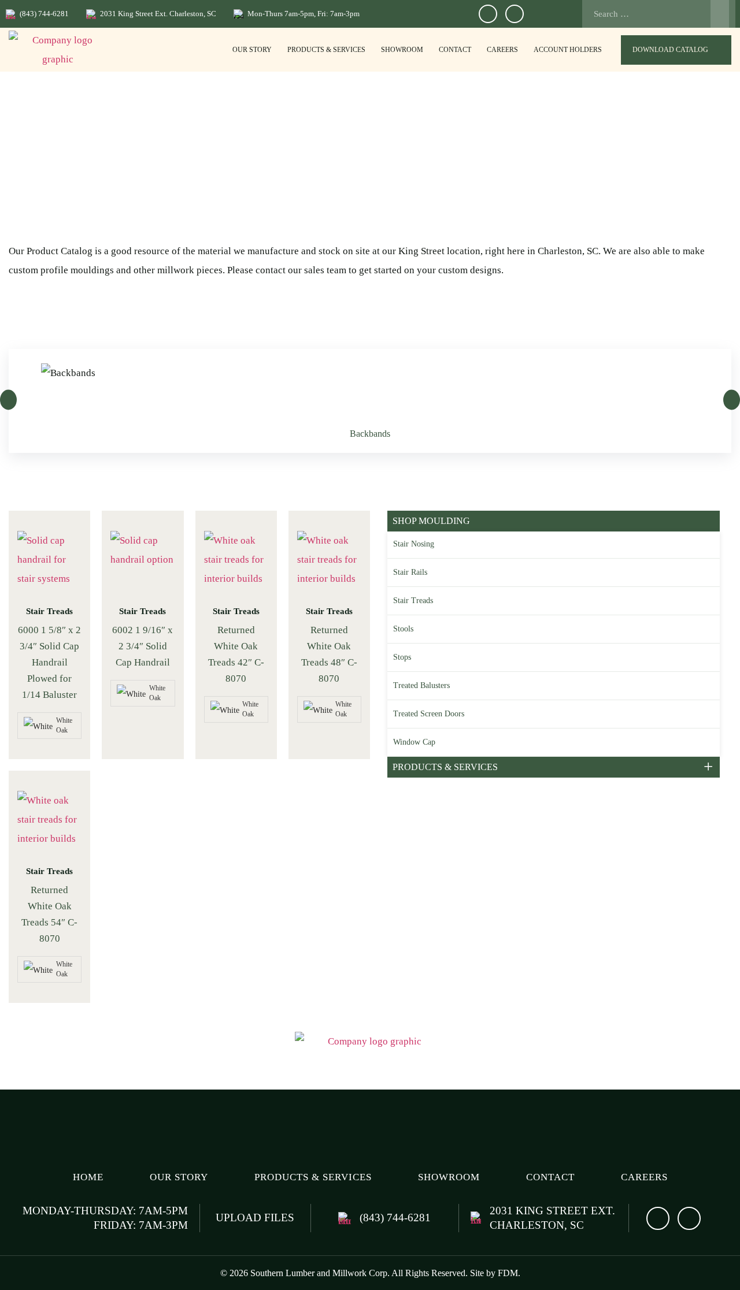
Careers (502, 50)
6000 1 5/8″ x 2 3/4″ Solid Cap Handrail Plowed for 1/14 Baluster (49, 662)
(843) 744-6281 (44, 13)
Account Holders (568, 50)
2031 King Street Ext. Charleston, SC (158, 13)
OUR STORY (252, 50)
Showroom (402, 50)
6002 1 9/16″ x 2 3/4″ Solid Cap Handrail (142, 646)
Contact (455, 50)
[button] (8, 399)
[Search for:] (655, 14)
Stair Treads (49, 611)
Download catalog (670, 50)
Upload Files (255, 1217)
